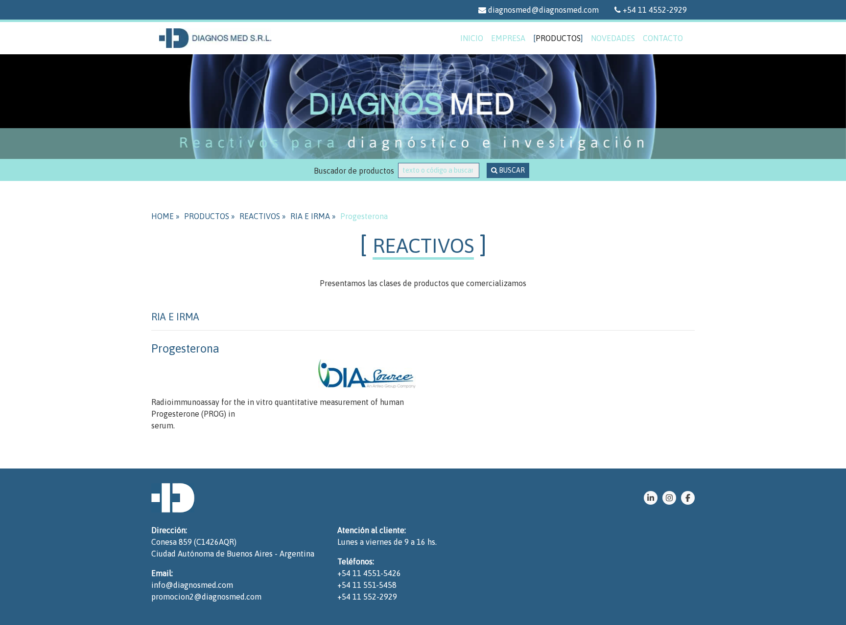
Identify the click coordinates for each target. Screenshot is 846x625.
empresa (508, 38)
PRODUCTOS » (209, 216)
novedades (613, 38)
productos (558, 38)
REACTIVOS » (262, 216)
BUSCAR (511, 170)
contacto (663, 38)
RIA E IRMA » (313, 216)
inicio (471, 38)
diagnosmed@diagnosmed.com (542, 9)
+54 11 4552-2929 (654, 9)
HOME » (165, 216)
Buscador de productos (356, 170)
